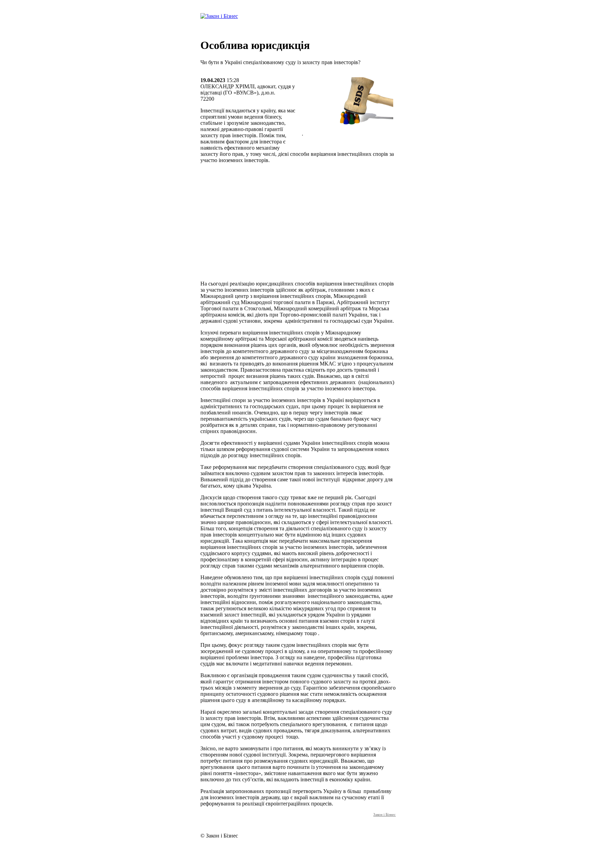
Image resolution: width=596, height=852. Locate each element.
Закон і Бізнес (384, 814)
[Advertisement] (298, 227)
